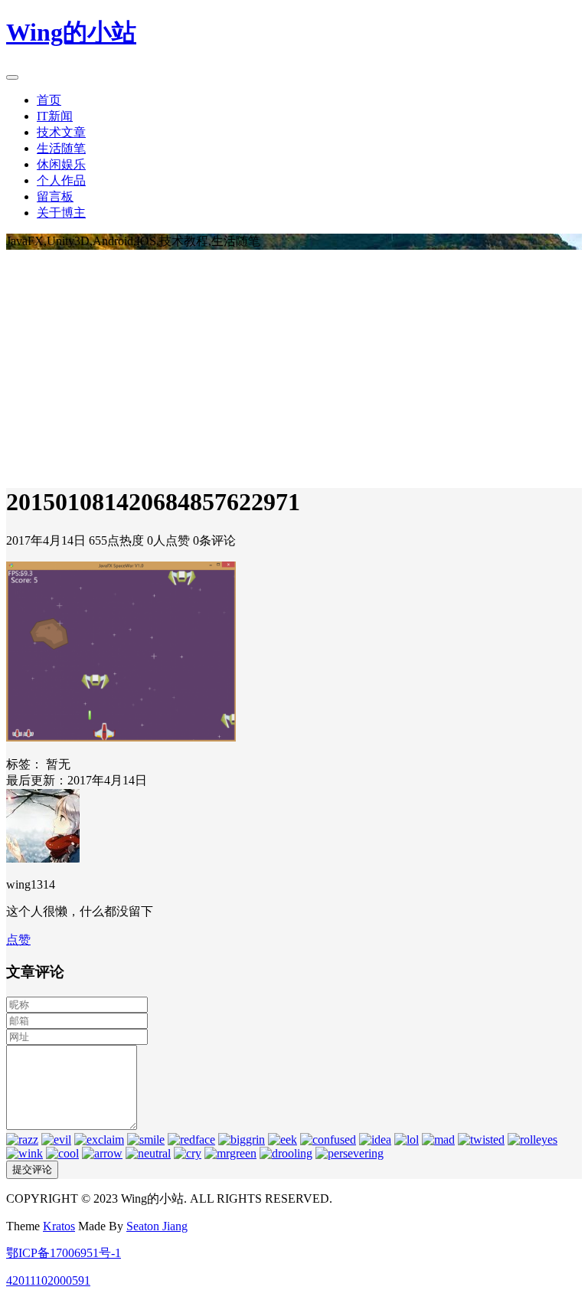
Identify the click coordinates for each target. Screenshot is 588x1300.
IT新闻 (55, 116)
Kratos (59, 1226)
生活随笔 (61, 148)
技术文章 (61, 132)
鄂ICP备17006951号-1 (63, 1252)
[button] (18, 939)
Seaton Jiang (157, 1226)
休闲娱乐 (61, 164)
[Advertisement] (294, 364)
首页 (49, 99)
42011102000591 (48, 1280)
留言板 (55, 196)
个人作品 (61, 180)
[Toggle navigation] (12, 77)
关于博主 (61, 212)
